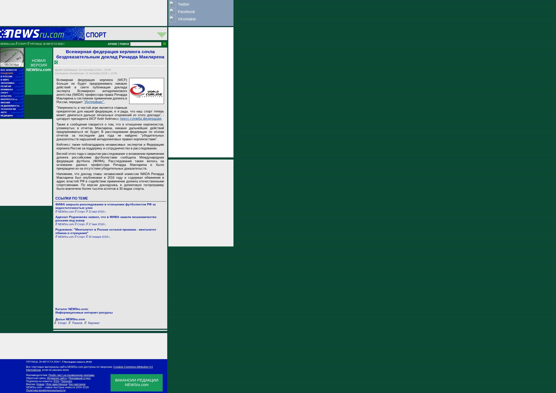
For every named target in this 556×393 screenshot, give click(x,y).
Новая (40, 384)
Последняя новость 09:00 (78, 362)
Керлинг (94, 323)
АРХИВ (112, 44)
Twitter (183, 4)
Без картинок (77, 384)
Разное (77, 323)
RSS (56, 381)
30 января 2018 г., (100, 236)
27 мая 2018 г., (97, 224)
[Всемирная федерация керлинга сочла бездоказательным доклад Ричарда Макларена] (146, 91)
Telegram (66, 381)
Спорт (96, 35)
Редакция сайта (57, 378)
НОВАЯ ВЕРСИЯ (38, 65)
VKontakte (187, 19)
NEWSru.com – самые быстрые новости (50, 387)
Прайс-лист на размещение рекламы (71, 375)
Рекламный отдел (80, 378)
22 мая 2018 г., (97, 211)
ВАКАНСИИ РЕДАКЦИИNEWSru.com (136, 382)
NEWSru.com (7, 44)
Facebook (186, 12)
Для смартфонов (56, 384)
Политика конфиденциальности (46, 390)
